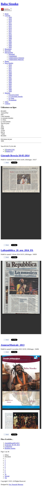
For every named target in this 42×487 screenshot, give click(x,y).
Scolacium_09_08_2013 (12, 445)
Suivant (7, 476)
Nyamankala (12, 100)
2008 (10, 38)
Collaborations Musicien (16, 59)
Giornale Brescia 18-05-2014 (15, 155)
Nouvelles (8, 51)
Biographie (8, 49)
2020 (10, 17)
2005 (10, 44)
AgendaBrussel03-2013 (12, 443)
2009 (10, 37)
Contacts (7, 103)
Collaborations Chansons (16, 58)
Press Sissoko (9, 63)
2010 (10, 35)
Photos (7, 61)
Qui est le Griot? (14, 95)
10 (5, 474)
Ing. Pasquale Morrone (16, 484)
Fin (6, 478)
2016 (10, 24)
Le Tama (11, 98)
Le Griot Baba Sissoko (16, 96)
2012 (10, 31)
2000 (10, 89)
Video (6, 102)
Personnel (12, 54)
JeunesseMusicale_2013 (12, 345)
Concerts (7, 15)
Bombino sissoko (10, 448)
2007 (10, 40)
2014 (10, 28)
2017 (10, 22)
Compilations (13, 56)
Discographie (9, 52)
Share (7, 162)
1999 (10, 91)
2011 (10, 33)
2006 (10, 42)
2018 (10, 21)
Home (6, 14)
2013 (10, 29)
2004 (10, 45)
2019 (10, 19)
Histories (7, 93)
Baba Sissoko (9, 4)
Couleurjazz (8, 446)
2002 (10, 86)
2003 (10, 47)
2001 (10, 88)
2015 (10, 26)
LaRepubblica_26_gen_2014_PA (17, 250)
